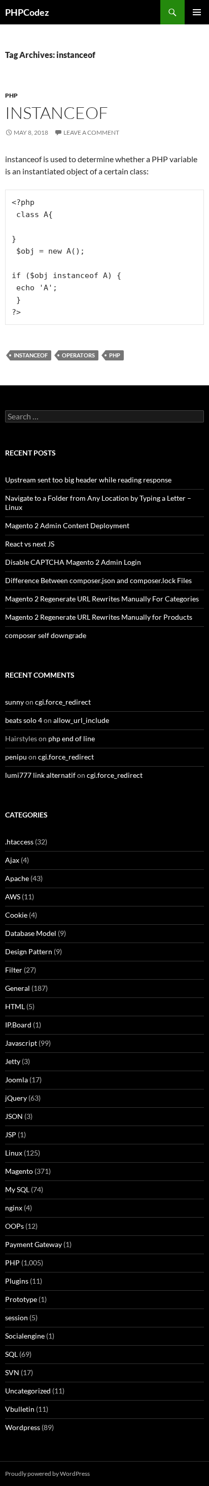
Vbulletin (19, 1409)
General (17, 988)
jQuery (16, 1098)
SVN (12, 1372)
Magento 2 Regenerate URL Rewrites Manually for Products (98, 617)
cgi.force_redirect (63, 701)
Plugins (16, 1281)
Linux (13, 1152)
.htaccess (19, 841)
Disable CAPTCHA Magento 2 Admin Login (73, 562)
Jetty (12, 1061)
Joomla (16, 1079)
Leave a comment (91, 132)
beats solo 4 (23, 720)
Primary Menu (197, 12)
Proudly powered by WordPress (47, 1473)
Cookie (16, 915)
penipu (16, 756)
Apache (17, 878)
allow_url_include (81, 720)
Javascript (21, 1043)
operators (78, 355)
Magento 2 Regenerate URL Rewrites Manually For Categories (102, 598)
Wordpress (22, 1427)
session (16, 1317)
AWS (12, 896)
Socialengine (25, 1335)
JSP (10, 1134)
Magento (19, 1171)
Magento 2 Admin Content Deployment (67, 525)
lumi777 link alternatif (40, 775)
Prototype (21, 1299)
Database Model (30, 933)
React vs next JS (29, 543)
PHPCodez (27, 12)
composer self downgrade (45, 635)
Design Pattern (28, 951)
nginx (13, 1207)
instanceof (56, 112)
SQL (11, 1354)
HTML (15, 1006)
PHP (11, 95)
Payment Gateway (33, 1244)
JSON (14, 1116)
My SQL (17, 1189)
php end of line (71, 738)
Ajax (12, 860)
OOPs (14, 1226)
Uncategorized (28, 1390)
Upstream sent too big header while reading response (88, 479)
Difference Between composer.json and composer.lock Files (98, 580)
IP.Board (18, 1024)
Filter (13, 969)
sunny (14, 701)
